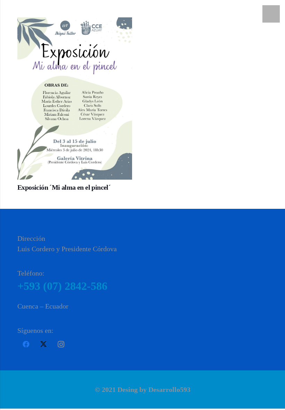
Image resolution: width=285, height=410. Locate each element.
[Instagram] (61, 344)
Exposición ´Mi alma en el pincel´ (64, 187)
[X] (43, 344)
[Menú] (271, 14)
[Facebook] (26, 344)
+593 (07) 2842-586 (62, 286)
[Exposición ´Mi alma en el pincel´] (74, 98)
